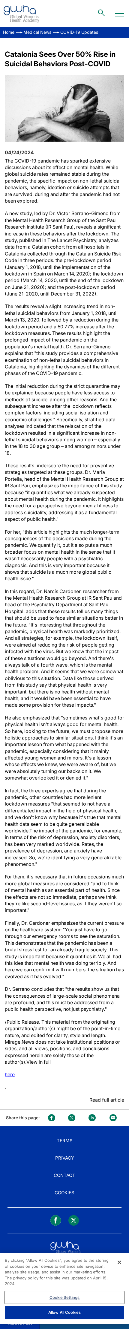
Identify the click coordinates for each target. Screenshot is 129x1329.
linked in (92, 1117)
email (113, 1117)
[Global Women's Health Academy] (21, 13)
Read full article (106, 1100)
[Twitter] (73, 1220)
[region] (64, 1288)
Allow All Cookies (64, 1312)
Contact (64, 1175)
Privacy (64, 1158)
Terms (65, 1140)
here (10, 1074)
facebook (51, 1117)
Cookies (64, 1192)
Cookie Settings (65, 1297)
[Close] (119, 1262)
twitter (71, 1117)
